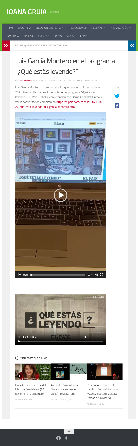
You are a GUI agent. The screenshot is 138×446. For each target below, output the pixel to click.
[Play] (19, 274)
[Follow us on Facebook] (58, 438)
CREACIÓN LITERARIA (48, 27)
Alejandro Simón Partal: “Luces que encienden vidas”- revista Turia (65, 389)
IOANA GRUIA (27, 12)
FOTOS (58, 36)
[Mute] (96, 274)
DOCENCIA (13, 36)
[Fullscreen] (101, 274)
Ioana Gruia (25, 80)
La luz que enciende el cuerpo (35, 45)
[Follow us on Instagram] (64, 438)
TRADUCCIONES (77, 27)
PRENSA (28, 36)
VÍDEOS (70, 36)
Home (10, 27)
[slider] (57, 275)
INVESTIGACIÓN (119, 27)
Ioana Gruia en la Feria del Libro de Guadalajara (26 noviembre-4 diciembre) (30, 389)
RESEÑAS (97, 27)
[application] (60, 195)
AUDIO (84, 36)
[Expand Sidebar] (6, 45)
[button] (60, 195)
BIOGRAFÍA (24, 27)
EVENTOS (43, 36)
